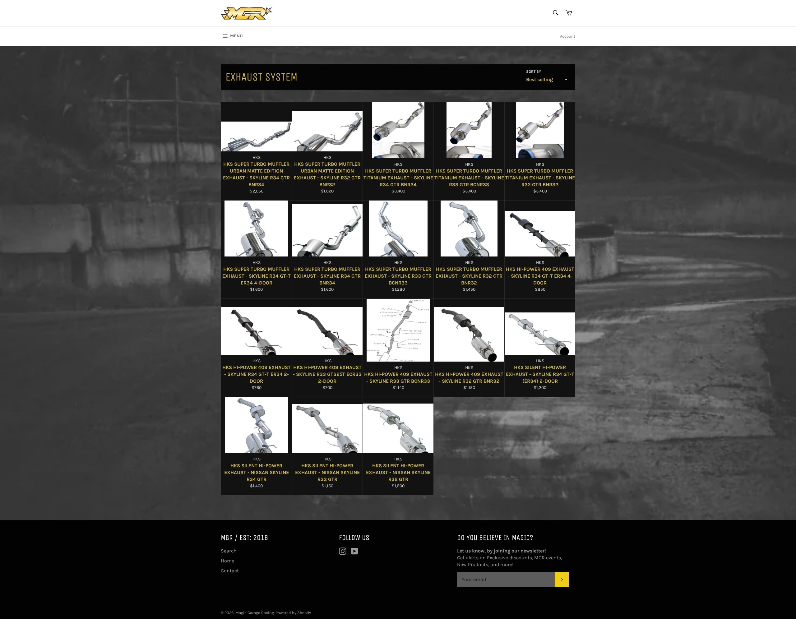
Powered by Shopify (293, 612)
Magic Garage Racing (254, 612)
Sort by (533, 71)
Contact (230, 571)
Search (229, 551)
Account (567, 36)
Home (227, 561)
